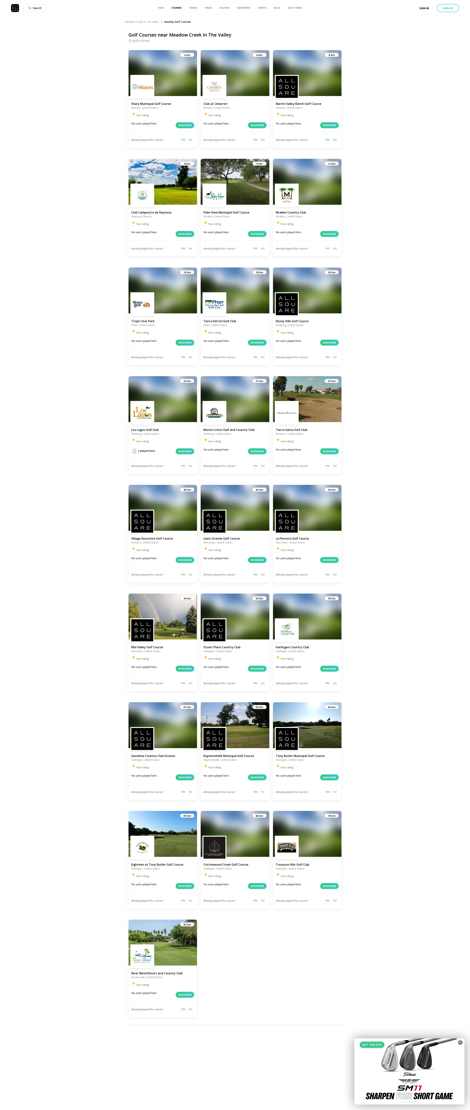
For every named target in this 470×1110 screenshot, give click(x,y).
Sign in (424, 8)
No (190, 139)
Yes (183, 139)
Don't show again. (410, 1101)
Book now (184, 125)
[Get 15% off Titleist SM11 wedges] (409, 1071)
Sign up (448, 8)
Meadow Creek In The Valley (142, 21)
